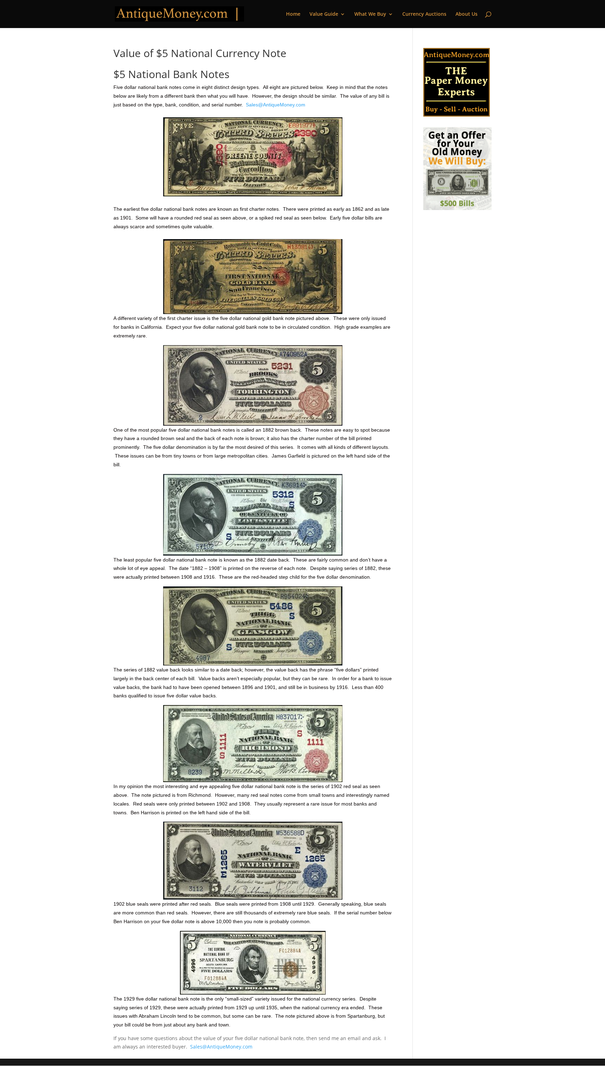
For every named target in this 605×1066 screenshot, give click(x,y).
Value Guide (324, 14)
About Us (467, 14)
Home (293, 14)
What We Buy (370, 14)
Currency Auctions (424, 14)
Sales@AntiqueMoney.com (275, 104)
